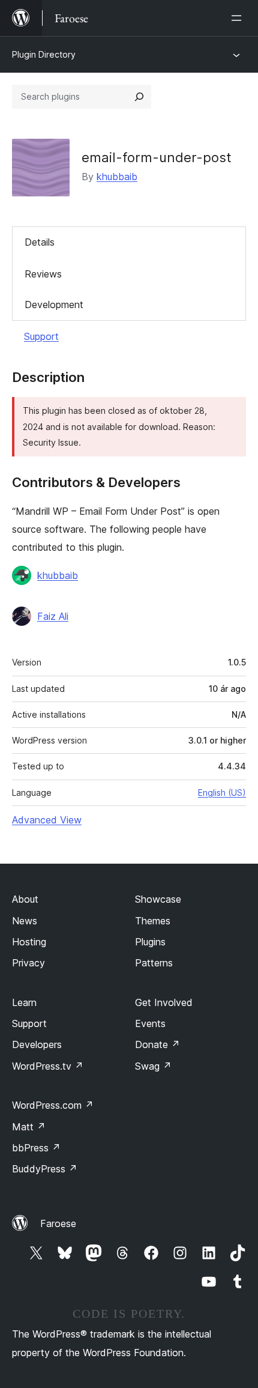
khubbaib (117, 177)
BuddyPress (44, 1169)
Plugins (150, 942)
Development (54, 305)
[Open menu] (239, 18)
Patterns (154, 963)
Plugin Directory (44, 54)
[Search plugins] (139, 97)
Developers (37, 1044)
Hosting (29, 942)
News (24, 921)
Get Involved (164, 1002)
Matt (29, 1127)
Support (41, 336)
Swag (153, 1066)
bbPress (36, 1148)
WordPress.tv (47, 1066)
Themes (152, 921)
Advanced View (47, 820)
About (25, 899)
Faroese (58, 1223)
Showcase (158, 899)
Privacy (28, 963)
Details (40, 242)
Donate (157, 1044)
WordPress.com (53, 1105)
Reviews (43, 274)
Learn (24, 1002)
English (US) (222, 792)
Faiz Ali (52, 616)
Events (150, 1023)
